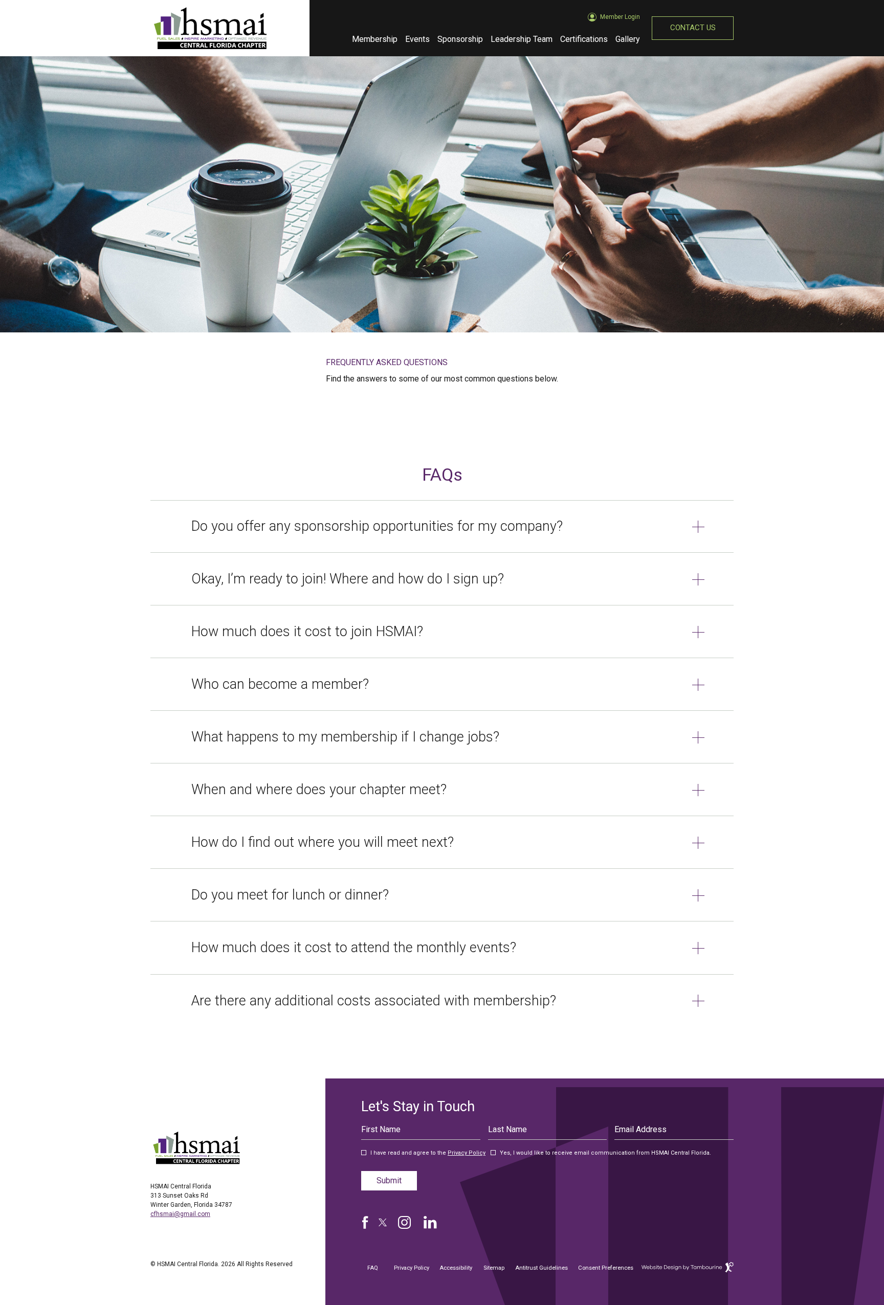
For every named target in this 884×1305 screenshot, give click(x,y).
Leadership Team (521, 39)
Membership (374, 39)
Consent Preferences (605, 1268)
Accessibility (455, 1268)
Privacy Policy (466, 1153)
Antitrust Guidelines (541, 1264)
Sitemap (493, 1268)
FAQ (372, 1268)
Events (417, 39)
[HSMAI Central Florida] (196, 1147)
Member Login (620, 13)
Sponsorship (460, 39)
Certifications (584, 36)
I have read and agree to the (427, 1153)
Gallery (627, 39)
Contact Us (693, 27)
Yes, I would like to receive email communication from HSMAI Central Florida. (605, 1153)
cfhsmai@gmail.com (180, 1214)
